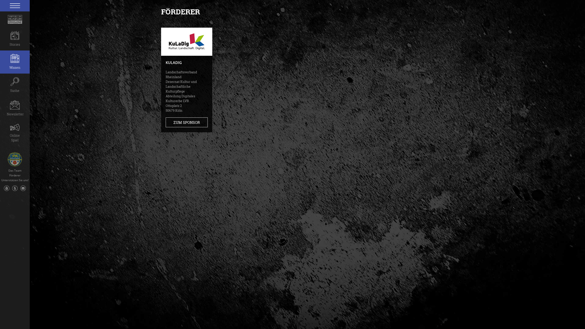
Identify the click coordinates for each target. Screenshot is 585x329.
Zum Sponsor (186, 122)
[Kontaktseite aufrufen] (23, 190)
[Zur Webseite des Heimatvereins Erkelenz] (15, 157)
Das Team (14, 170)
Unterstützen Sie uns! (15, 180)
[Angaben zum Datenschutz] (6, 190)
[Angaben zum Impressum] (15, 190)
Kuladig (174, 62)
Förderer (15, 175)
